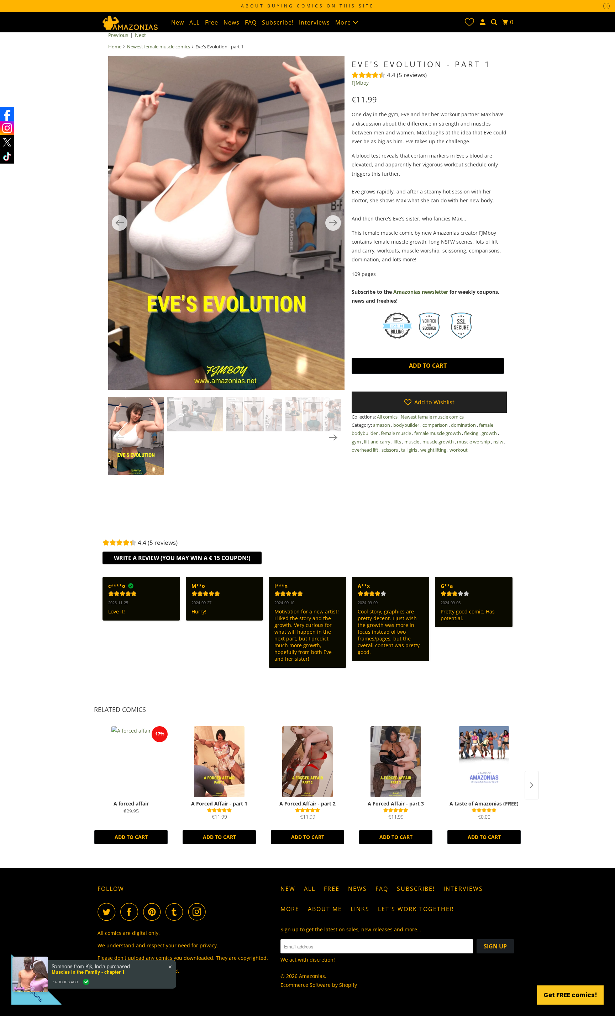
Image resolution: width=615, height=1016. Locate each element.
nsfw (498, 441)
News (232, 22)
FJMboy (360, 82)
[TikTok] (7, 156)
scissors (390, 450)
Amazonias (312, 976)
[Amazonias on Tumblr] (176, 912)
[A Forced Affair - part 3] (395, 761)
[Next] (333, 223)
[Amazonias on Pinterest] (153, 912)
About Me (325, 909)
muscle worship (474, 441)
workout (459, 450)
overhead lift (365, 450)
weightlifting (433, 450)
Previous (118, 35)
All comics (388, 417)
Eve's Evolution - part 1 (421, 64)
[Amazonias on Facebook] (131, 912)
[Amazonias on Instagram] (199, 912)
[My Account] (483, 22)
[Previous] (119, 223)
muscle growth (438, 441)
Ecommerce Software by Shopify (318, 985)
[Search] (495, 22)
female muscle (396, 433)
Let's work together (416, 909)
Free (211, 22)
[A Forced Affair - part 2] (307, 761)
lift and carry (377, 441)
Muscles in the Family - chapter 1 (88, 972)
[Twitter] (7, 142)
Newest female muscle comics (158, 46)
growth (490, 433)
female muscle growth (438, 433)
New (177, 22)
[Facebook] (7, 114)
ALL (194, 22)
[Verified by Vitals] (86, 982)
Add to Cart (131, 837)
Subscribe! (278, 22)
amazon (382, 425)
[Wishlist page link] (469, 22)
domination (464, 425)
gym (357, 441)
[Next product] (532, 785)
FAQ (251, 22)
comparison (435, 425)
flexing (471, 433)
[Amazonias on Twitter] (108, 912)
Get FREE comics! (570, 995)
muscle (412, 441)
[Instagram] (7, 128)
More (344, 22)
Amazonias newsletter (420, 291)
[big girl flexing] (226, 223)
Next (140, 35)
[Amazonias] (130, 22)
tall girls (409, 450)
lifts (398, 441)
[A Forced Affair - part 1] (219, 761)
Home (114, 46)
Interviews (314, 22)
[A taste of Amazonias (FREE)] (484, 761)
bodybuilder (406, 425)
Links (360, 909)
